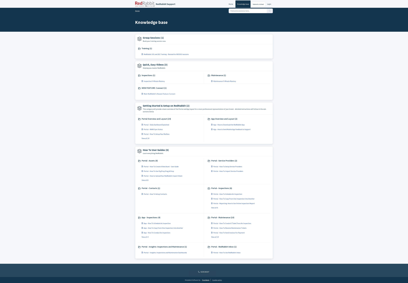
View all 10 (215, 237)
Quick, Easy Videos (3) (155, 64)
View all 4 (145, 237)
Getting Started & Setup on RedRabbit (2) (166, 105)
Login (269, 4)
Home (231, 4)
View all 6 (214, 208)
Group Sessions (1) (153, 37)
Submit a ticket (258, 4)
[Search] (270, 11)
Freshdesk (205, 280)
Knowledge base (243, 4)
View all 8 (145, 180)
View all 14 (145, 138)
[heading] (170, 48)
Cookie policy (217, 280)
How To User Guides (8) (156, 150)
